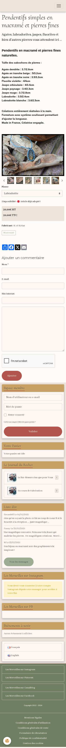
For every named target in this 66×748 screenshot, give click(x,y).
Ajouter (11, 375)
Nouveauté (8, 232)
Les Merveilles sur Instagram (20, 669)
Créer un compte (10, 422)
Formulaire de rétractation (33, 733)
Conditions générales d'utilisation (33, 722)
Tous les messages (18, 561)
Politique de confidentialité (33, 738)
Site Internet (8, 293)
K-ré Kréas (19, 225)
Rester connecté (16, 414)
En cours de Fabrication (37, 490)
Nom (4, 264)
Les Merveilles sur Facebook (19, 695)
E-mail (5, 279)
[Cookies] (7, 741)
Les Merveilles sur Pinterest (19, 677)
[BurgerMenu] (58, 6)
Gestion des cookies (33, 743)
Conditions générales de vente (33, 727)
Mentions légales (33, 717)
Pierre (5, 186)
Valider (33, 431)
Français (15, 647)
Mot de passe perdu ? (27, 422)
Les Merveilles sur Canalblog (20, 687)
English (14, 655)
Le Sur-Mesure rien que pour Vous (37, 477)
